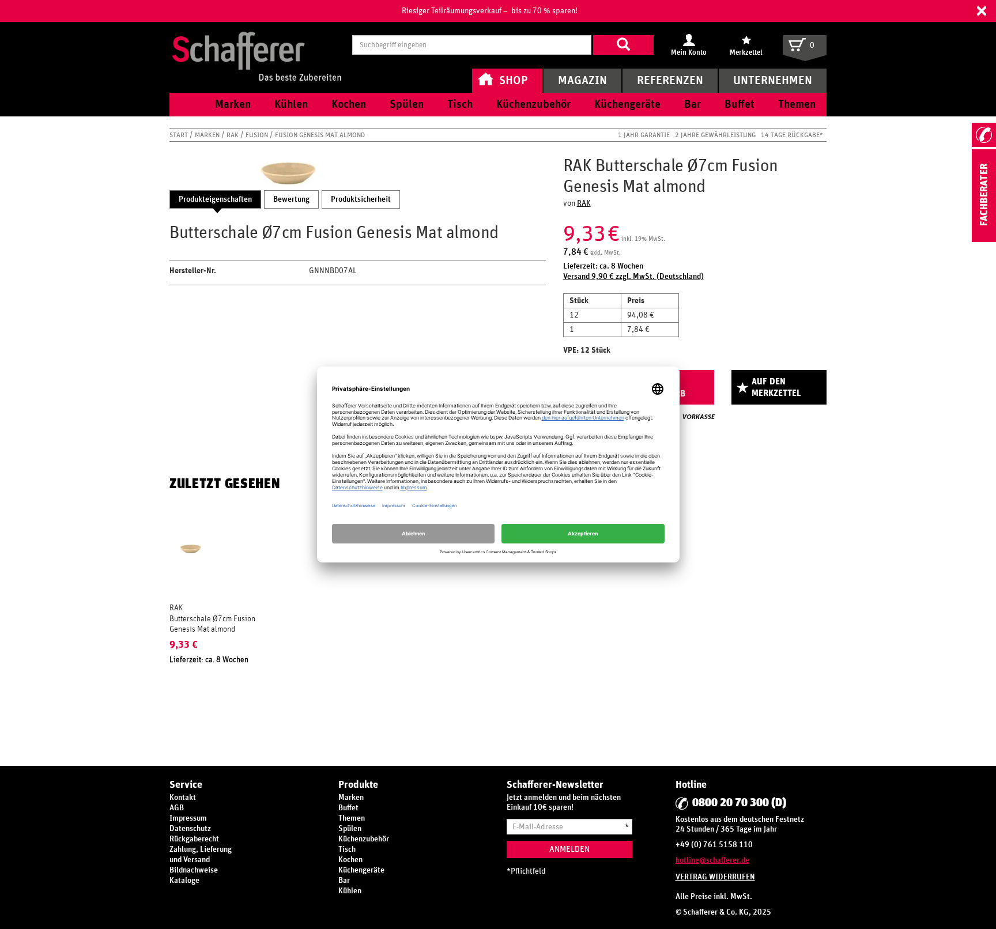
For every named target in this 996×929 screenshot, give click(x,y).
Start (179, 134)
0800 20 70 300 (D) (739, 803)
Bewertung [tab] (291, 199)
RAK (233, 134)
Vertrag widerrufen (715, 877)
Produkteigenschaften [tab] (215, 199)
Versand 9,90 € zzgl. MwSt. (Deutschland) (633, 277)
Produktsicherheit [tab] (361, 199)
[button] (981, 11)
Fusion (258, 134)
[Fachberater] (984, 240)
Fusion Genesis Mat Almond (320, 134)
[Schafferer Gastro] (256, 44)
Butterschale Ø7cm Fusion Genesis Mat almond (212, 624)
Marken (208, 134)
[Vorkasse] (698, 417)
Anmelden (569, 849)
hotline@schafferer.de (712, 860)
